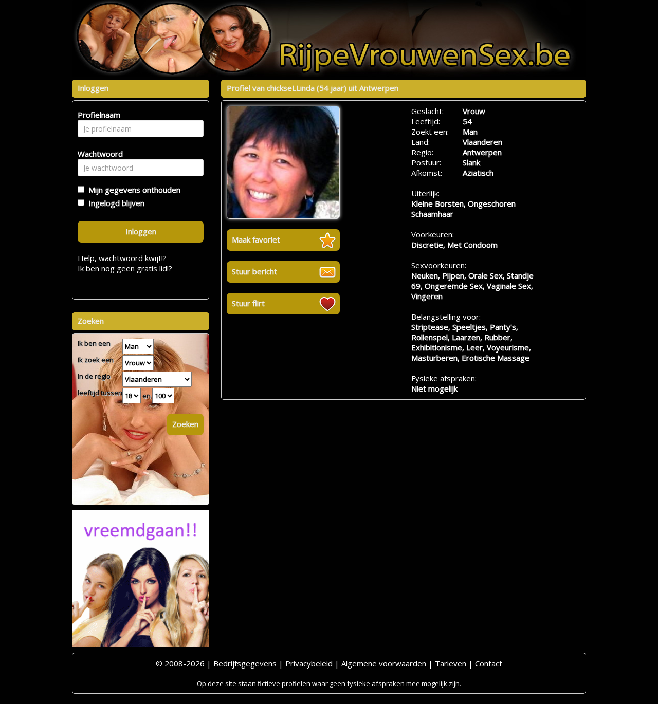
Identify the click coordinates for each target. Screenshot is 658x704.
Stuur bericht (254, 271)
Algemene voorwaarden (383, 663)
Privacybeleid (309, 663)
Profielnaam (97, 114)
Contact (488, 663)
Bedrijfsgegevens (245, 663)
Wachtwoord (97, 154)
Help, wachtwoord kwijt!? (122, 258)
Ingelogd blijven (114, 203)
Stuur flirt (248, 303)
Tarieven (450, 663)
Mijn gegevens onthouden (132, 189)
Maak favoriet (256, 239)
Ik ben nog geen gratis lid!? (125, 268)
